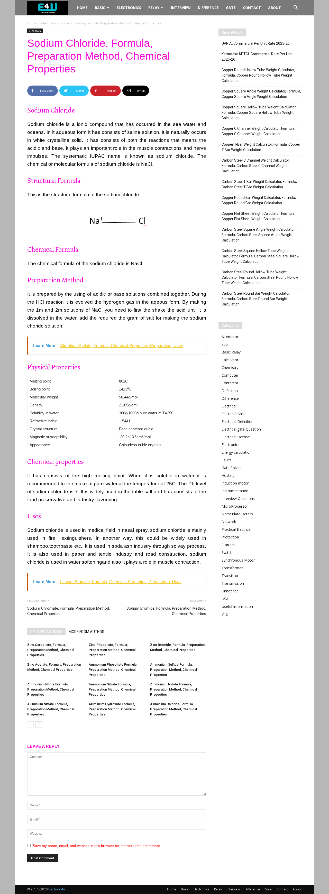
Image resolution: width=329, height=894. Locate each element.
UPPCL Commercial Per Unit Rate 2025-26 (256, 43)
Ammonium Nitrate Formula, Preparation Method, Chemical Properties (112, 689)
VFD (225, 614)
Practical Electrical (236, 529)
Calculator (230, 359)
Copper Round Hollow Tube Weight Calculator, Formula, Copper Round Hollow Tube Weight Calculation (258, 75)
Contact (252, 7)
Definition (230, 390)
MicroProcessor (235, 506)
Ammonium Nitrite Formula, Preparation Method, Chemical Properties (50, 689)
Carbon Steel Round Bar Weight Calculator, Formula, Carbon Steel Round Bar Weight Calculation (256, 298)
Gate (231, 7)
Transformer (232, 567)
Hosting (228, 475)
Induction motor (235, 483)
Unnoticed (230, 591)
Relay (153, 7)
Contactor (230, 382)
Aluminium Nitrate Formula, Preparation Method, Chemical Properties (50, 709)
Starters (228, 544)
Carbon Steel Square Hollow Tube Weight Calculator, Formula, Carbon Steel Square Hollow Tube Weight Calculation (260, 256)
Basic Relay (231, 352)
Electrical (229, 406)
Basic (100, 7)
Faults (227, 460)
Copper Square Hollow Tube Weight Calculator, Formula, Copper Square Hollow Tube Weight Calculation (259, 112)
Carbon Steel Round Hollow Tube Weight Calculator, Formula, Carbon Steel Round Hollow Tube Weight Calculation (260, 277)
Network (229, 521)
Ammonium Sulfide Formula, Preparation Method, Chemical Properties (173, 670)
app (225, 344)
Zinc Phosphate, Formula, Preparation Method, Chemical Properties (112, 650)
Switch (227, 552)
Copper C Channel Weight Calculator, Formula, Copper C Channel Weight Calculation (258, 131)
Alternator (230, 336)
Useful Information (237, 606)
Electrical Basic (234, 413)
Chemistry (48, 23)
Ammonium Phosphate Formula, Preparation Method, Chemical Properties (113, 670)
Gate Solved (232, 467)
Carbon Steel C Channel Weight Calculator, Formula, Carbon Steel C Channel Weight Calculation (256, 165)
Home (82, 7)
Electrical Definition (237, 421)
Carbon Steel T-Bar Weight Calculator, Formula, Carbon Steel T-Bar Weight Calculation (259, 184)
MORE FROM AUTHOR (86, 632)
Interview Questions (238, 498)
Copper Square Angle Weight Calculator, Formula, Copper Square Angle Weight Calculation (261, 94)
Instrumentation (235, 490)
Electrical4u (56, 889)
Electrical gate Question (241, 429)
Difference (208, 7)
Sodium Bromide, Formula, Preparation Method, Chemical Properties (166, 611)
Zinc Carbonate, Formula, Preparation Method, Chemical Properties (50, 650)
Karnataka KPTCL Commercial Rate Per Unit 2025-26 (257, 56)
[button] (295, 8)
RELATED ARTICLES (46, 632)
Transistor (230, 575)
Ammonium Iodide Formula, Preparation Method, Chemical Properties (173, 689)
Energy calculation (237, 452)
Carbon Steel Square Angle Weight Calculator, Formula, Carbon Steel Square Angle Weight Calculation (258, 234)
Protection (230, 537)
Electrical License (236, 436)
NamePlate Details (237, 513)
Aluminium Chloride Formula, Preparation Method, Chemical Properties (173, 709)
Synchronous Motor (238, 560)
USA (225, 598)
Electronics (129, 7)
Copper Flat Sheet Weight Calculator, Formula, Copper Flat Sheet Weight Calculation (258, 216)
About (274, 7)
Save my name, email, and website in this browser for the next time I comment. (97, 846)
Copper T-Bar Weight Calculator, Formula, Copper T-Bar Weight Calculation (261, 147)
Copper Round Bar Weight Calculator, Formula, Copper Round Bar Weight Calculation (259, 200)
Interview (181, 7)
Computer (230, 375)
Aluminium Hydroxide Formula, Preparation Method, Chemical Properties (112, 709)
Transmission (233, 583)
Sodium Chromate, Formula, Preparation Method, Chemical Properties (68, 611)
